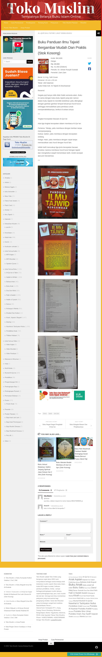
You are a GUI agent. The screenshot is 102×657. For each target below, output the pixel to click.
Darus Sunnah (78, 590)
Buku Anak (9, 286)
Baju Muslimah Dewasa (14, 431)
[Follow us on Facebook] (96, 647)
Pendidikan (8, 377)
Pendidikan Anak (11, 331)
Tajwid (50, 413)
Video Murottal (11, 349)
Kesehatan (8, 233)
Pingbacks (61, 490)
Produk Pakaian (10, 414)
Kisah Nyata (90, 596)
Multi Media (8, 368)
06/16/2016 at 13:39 (60, 496)
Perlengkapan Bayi (11, 386)
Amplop (7, 178)
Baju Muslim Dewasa (13, 426)
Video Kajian (10, 344)
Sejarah (95, 614)
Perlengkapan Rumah (12, 391)
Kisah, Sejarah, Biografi (13, 317)
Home (6, 23)
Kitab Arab (8, 237)
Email (68, 534)
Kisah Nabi (83, 596)
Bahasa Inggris (10, 187)
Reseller (83, 23)
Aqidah (78, 579)
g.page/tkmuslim (56, 620)
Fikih (95, 590)
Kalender (8, 219)
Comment (43, 521)
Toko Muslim (48, 496)
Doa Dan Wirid (11, 290)
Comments (46, 490)
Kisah (76, 595)
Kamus (8, 304)
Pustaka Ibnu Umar (82, 611)
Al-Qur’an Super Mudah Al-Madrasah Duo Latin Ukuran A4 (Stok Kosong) (18, 594)
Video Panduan (11, 353)
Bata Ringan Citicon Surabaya (15, 626)
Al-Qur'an (86, 577)
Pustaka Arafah (85, 609)
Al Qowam (93, 577)
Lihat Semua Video (11, 341)
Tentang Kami (43, 23)
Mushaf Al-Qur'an (10, 373)
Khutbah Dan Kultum (13, 313)
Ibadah (84, 593)
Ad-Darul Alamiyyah (73, 577)
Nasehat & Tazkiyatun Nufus (15, 326)
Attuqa (78, 582)
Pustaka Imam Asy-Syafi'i (80, 614)
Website (42, 541)
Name (42, 534)
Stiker (7, 441)
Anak (71, 579)
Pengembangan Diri (11, 382)
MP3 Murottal (10, 259)
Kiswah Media (72, 598)
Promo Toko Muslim (11, 28)
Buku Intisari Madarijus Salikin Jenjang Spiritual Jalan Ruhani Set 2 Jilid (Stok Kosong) (45, 469)
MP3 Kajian (10, 254)
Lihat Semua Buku (64, 33)
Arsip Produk (25, 28)
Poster (7, 400)
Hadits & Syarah (11, 299)
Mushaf (76, 601)
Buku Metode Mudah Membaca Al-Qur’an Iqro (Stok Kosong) (63, 464)
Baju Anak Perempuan (13, 422)
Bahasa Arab (10, 281)
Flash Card (8, 205)
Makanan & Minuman (12, 359)
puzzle (8, 227)
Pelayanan (54, 23)
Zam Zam (56, 413)
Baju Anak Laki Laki (12, 417)
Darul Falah (87, 588)
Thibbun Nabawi (11, 335)
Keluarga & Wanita (12, 308)
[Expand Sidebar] (98, 33)
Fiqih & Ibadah (11, 295)
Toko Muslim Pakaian (70, 23)
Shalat (71, 616)
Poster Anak (10, 404)
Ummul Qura (76, 616)
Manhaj (8, 322)
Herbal (7, 210)
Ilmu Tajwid (8, 214)
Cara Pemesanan (17, 23)
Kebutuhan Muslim (11, 224)
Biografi (93, 582)
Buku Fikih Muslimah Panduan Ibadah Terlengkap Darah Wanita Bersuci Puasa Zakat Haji (82, 454)
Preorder (7, 409)
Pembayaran (30, 23)
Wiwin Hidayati (10, 608)
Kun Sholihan (87, 598)
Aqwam (85, 580)
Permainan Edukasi (11, 396)
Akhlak (80, 577)
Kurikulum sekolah (11, 246)
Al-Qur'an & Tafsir (46, 33)
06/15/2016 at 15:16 (57, 506)
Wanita (82, 616)
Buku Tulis (8, 196)
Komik (7, 242)
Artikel (7, 182)
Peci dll (8, 435)
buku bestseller (10, 191)
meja (6, 363)
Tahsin (45, 413)
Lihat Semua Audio (11, 251)
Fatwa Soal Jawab (11, 201)
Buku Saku (78, 587)
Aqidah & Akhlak (11, 277)
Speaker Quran (11, 263)
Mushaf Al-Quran (86, 601)
